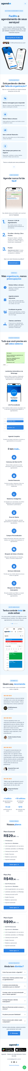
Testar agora (13, 864)
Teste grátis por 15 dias (13, 37)
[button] (12, 623)
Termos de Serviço (14, 1065)
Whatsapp (15, 1033)
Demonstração (13, 263)
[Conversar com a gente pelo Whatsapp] (24, 1067)
